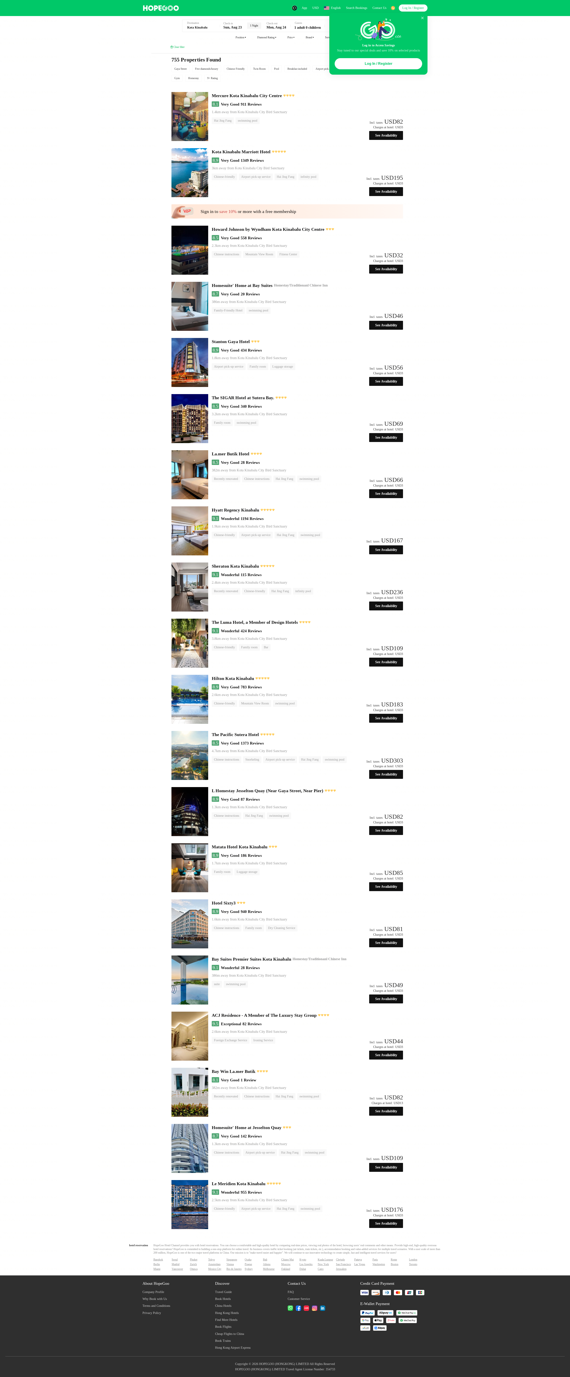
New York (323, 1264)
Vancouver (177, 1269)
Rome (394, 1259)
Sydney (249, 1269)
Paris (375, 1259)
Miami (156, 1269)
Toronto (413, 1264)
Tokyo (211, 1259)
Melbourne (269, 1269)
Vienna (230, 1264)
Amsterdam (214, 1264)
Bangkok (158, 1259)
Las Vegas (359, 1264)
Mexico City (214, 1269)
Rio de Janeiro (234, 1269)
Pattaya (358, 1259)
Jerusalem (341, 1269)
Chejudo (340, 1259)
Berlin (156, 1264)
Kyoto (302, 1259)
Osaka (248, 1259)
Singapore (231, 1259)
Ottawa (193, 1269)
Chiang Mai (287, 1259)
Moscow (286, 1264)
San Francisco (343, 1264)
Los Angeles (306, 1264)
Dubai (302, 1269)
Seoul (175, 1259)
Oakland (285, 1269)
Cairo (321, 1269)
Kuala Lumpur (325, 1259)
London (413, 1259)
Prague (248, 1264)
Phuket (193, 1259)
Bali (265, 1259)
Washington (379, 1264)
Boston (394, 1264)
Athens (267, 1264)
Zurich (193, 1264)
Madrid (175, 1264)
